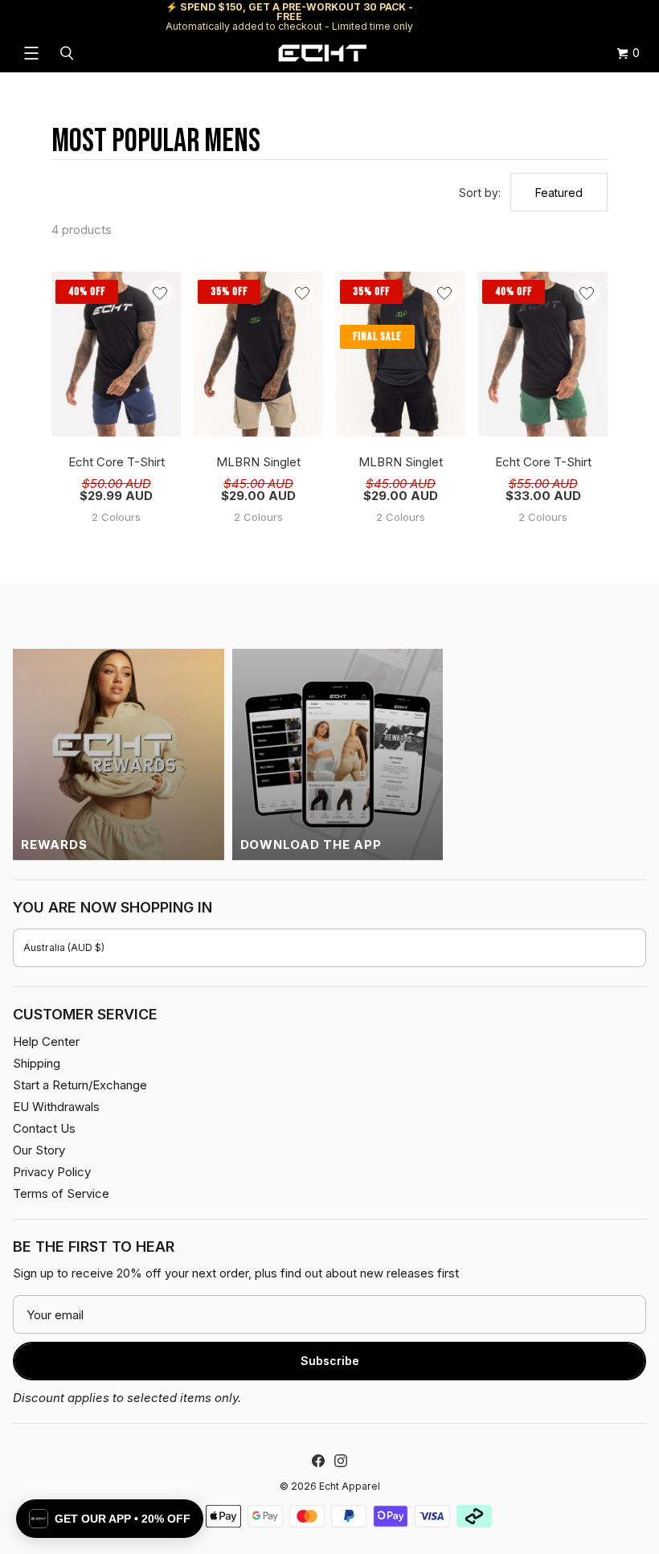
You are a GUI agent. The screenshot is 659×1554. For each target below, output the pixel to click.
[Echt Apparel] (322, 53)
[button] (109, 1518)
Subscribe (330, 1360)
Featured (559, 192)
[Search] (69, 53)
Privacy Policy (52, 1171)
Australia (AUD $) (63, 947)
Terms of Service (61, 1193)
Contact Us (44, 1128)
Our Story (39, 1150)
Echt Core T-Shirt (116, 462)
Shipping (510, 16)
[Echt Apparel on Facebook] (318, 1460)
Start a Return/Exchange (80, 1085)
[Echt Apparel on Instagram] (341, 1460)
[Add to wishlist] (160, 292)
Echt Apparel (349, 1486)
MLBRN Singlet (258, 462)
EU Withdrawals (56, 1106)
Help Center (592, 16)
